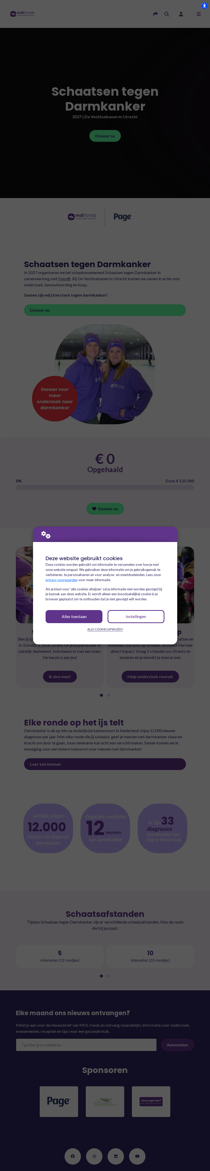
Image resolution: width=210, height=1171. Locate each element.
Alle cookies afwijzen (105, 629)
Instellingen (136, 616)
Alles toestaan (74, 616)
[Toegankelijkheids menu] (204, 6)
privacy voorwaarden (62, 580)
